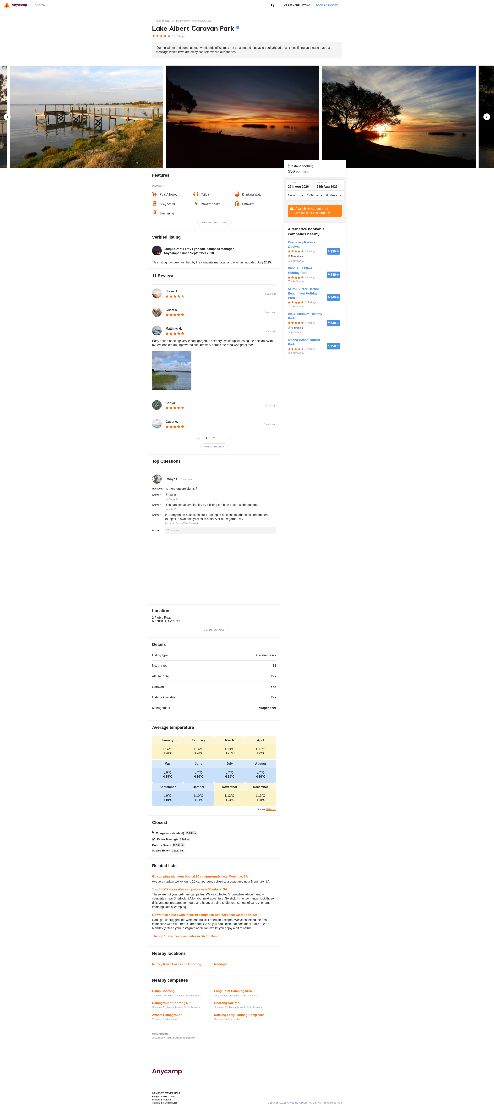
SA (172, 21)
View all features (214, 222)
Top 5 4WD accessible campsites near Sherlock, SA (189, 889)
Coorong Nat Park (227, 1003)
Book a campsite (327, 5)
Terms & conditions (165, 1102)
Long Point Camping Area (233, 991)
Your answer (173, 530)
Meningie (220, 964)
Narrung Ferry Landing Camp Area (239, 1015)
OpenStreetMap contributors (180, 1038)
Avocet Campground (167, 1015)
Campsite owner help (166, 1093)
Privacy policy (161, 1099)
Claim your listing (297, 5)
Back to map (162, 21)
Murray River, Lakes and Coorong (193, 21)
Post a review (214, 446)
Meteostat (271, 809)
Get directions (214, 630)
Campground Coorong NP (171, 1003)
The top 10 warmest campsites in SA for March (186, 936)
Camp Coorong (163, 991)
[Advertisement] (214, 573)
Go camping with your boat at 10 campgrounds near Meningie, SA (200, 876)
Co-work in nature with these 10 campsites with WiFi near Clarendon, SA (204, 914)
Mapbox (158, 1038)
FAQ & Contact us (163, 1096)
